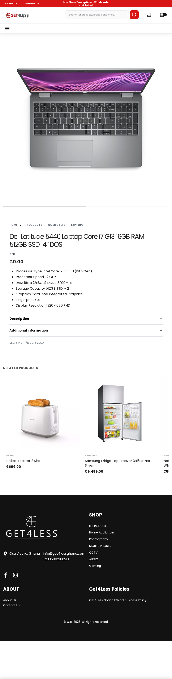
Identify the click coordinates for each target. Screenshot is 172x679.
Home (13, 225)
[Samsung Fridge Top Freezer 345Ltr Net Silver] (120, 413)
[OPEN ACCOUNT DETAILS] (149, 14)
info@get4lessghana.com (64, 553)
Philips (10, 456)
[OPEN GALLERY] (86, 119)
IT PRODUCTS (32, 225)
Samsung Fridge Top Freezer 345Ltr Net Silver (117, 463)
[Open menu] (7, 28)
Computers (56, 225)
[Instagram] (15, 575)
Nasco (168, 456)
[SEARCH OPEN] (134, 14)
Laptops (77, 225)
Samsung (91, 456)
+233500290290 (56, 559)
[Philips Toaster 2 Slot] (41, 413)
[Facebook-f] (5, 575)
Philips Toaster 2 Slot (23, 460)
